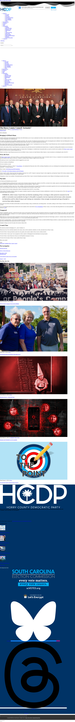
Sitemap (26, 717)
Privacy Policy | (30, 717)
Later (48, 7)
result (68, 191)
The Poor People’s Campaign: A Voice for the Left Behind (9, 303)
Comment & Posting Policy (36, 717)
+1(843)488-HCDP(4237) (26, 521)
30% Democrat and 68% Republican (13, 169)
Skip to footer (8, 0)
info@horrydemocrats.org (17, 521)
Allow (53, 7)
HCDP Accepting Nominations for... (5, 532)
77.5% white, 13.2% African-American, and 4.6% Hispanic (13, 171)
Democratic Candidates (4, 243)
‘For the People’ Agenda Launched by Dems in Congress (9, 482)
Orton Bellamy (19, 166)
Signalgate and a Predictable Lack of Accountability (8, 439)
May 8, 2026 (2, 565)
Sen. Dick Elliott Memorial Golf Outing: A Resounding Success (10, 354)
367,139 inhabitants (39, 206)
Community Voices (13, 437)
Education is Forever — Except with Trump (7, 397)
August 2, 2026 (3, 545)
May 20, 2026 (2, 555)
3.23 (5, 207)
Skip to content (3, 0)
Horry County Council (68, 149)
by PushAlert (54, 9)
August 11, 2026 (3, 534)
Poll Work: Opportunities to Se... (4, 542)
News (21, 129)
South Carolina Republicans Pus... (5, 563)
